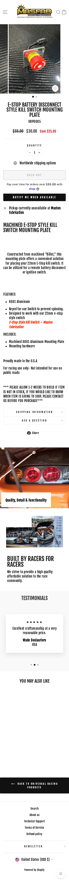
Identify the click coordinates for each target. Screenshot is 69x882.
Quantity (34, 145)
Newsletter (33, 846)
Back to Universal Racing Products (37, 785)
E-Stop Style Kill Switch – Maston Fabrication (31, 324)
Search (34, 808)
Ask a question (34, 420)
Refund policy (34, 834)
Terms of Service (34, 827)
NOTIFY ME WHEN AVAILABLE (34, 197)
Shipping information (34, 412)
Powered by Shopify (34, 869)
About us (34, 815)
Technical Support (34, 821)
